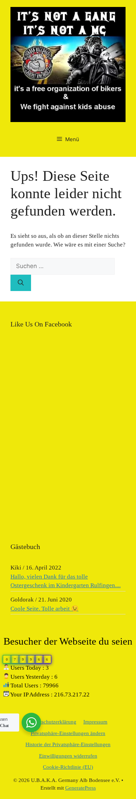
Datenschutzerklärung (52, 722)
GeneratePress (80, 788)
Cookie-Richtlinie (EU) (68, 767)
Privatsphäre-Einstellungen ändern (68, 733)
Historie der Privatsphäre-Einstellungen (68, 744)
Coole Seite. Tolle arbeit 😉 (44, 608)
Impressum (95, 722)
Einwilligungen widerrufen (68, 756)
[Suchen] (20, 283)
